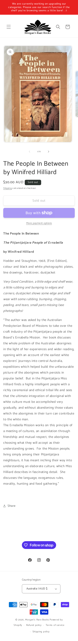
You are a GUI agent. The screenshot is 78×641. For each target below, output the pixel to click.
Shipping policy (41, 632)
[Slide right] (48, 151)
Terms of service (55, 625)
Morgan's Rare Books (37, 620)
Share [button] (12, 505)
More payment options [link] (39, 223)
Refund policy (34, 625)
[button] (8, 27)
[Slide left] (29, 151)
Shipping (7, 188)
